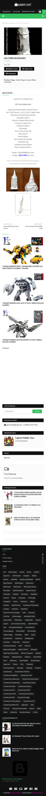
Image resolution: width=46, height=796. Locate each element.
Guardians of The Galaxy (30, 605)
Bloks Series (17, 587)
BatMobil (14, 579)
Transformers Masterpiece (12, 683)
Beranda (5, 23)
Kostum (38, 620)
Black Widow (19, 583)
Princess (27, 646)
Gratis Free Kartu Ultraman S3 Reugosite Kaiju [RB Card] (27, 519)
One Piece (7, 642)
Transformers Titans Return (12, 701)
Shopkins (6, 657)
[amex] (35, 788)
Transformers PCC (9, 690)
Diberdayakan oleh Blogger (12, 779)
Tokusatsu (12, 23)
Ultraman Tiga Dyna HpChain (25, 736)
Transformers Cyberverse (11, 679)
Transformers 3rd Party (22, 671)
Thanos (15, 664)
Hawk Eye (15, 609)
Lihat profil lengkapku (21, 441)
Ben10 (38, 579)
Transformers (8, 671)
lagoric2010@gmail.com (14, 425)
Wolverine (13, 712)
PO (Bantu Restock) (10, 646)
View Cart (28, 69)
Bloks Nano (7, 587)
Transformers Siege (23, 697)
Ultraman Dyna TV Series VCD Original (27, 506)
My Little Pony (8, 638)
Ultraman (6, 708)
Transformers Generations (30, 679)
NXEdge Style (29, 638)
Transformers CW (26, 675)
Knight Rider (29, 620)
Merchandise (31, 631)
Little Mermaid (32, 624)
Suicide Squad (35, 660)
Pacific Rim (16, 642)
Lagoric (6, 624)
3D (23, 554)
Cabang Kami (6, 11)
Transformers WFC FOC (11, 705)
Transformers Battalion (11, 675)
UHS (32, 705)
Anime (29, 572)
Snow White (37, 657)
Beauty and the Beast (26, 579)
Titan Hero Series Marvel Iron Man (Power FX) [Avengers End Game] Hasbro (28, 494)
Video (39, 708)
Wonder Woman (25, 712)
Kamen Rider (31, 80)
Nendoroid (18, 638)
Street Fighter (24, 660)
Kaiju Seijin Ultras (29, 616)
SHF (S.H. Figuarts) (27, 653)
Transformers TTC (29, 701)
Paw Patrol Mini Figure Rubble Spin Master (28, 750)
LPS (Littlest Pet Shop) (15, 627)
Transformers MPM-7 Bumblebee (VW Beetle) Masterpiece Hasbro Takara (22, 267)
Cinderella (7, 594)
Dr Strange (31, 598)
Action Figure (21, 80)
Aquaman (7, 576)
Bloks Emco (29, 583)
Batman (6, 579)
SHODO (38, 653)
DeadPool (34, 594)
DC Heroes (24, 594)
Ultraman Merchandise (19, 708)
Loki (5, 627)
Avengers (26, 576)
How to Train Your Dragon (12, 612)
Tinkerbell (29, 664)
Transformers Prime (10, 694)
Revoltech (34, 649)
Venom (32, 708)
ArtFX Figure (17, 576)
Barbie (34, 576)
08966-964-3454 (29, 11)
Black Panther (8, 583)
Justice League (16, 616)
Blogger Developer (16, 793)
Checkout (12, 73)
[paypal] (11, 788)
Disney (14, 598)
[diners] (31, 788)
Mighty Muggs (8, 635)
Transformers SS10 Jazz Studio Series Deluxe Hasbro (23, 304)
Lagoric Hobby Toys (24, 437)
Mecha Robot (20, 631)
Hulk (24, 612)
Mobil (26, 635)
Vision (5, 712)
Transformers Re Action (26, 694)
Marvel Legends (8, 631)
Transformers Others (24, 686)
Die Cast (6, 598)
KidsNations (18, 620)
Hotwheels (24, 609)
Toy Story (38, 668)
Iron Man (6, 616)
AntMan (36, 572)
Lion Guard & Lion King (18, 624)
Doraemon (22, 598)
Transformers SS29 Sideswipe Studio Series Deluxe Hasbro (22, 341)
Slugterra (28, 657)
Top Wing (29, 668)
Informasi (32, 612)
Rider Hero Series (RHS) (11, 653)
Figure (32, 601)
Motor (33, 635)
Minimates (18, 635)
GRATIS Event (16, 605)
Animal (22, 572)
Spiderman (13, 660)
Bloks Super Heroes (30, 587)
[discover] (26, 788)
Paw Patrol (26, 642)
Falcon (15, 601)
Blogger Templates (37, 793)
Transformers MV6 (9, 686)
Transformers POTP (24, 690)
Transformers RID (9, 697)
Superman (7, 664)
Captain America (18, 590)
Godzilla (6, 605)
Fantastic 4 (24, 601)
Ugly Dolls (24, 705)
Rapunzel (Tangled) (9, 649)
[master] (21, 788)
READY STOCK (23, 561)
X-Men (35, 712)
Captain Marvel (31, 590)
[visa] (16, 788)
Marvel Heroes (29, 627)
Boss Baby (7, 590)
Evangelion (7, 601)
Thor (21, 664)
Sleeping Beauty (17, 657)
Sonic (5, 660)
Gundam (6, 609)
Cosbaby (15, 594)
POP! (20, 646)
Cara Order (16, 11)
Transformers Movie (29, 683)
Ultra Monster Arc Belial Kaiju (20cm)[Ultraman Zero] (26, 724)
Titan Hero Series (9, 668)
